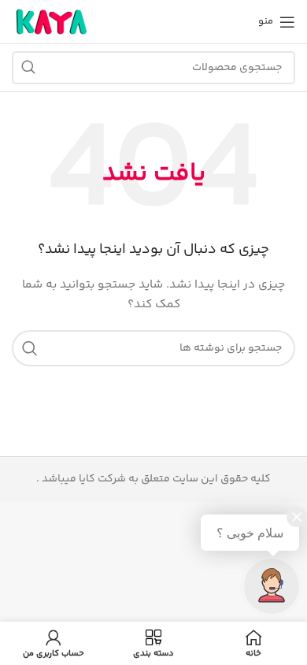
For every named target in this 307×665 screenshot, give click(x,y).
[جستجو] (28, 67)
